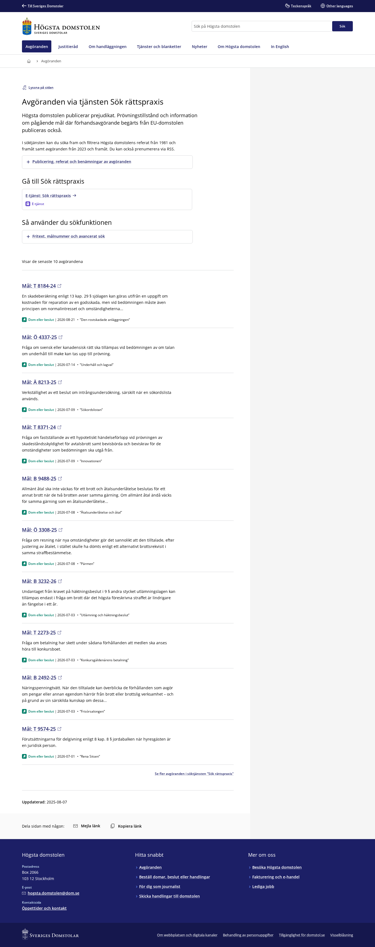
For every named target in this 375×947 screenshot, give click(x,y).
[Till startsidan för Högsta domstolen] (61, 26)
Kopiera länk (130, 826)
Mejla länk (90, 825)
